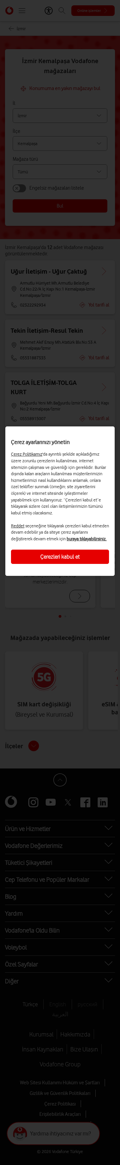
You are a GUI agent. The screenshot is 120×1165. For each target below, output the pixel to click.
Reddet (17, 525)
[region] (60, 501)
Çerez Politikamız (26, 454)
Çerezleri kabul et (60, 556)
